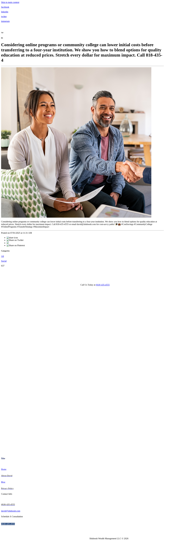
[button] (8, 524)
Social (4, 261)
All (2, 256)
